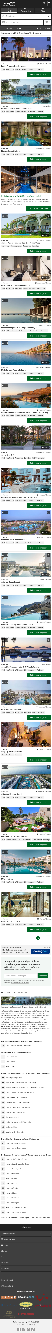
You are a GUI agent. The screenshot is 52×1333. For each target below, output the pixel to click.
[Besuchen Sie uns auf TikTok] (33, 1329)
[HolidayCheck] (9, 1305)
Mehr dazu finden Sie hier (20, 983)
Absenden (43, 976)
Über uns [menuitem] (4, 1251)
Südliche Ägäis (24, 1218)
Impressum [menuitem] (5, 1268)
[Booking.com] (26, 1297)
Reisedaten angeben (38, 74)
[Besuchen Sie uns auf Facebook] (19, 1329)
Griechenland (12, 1218)
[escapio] (8, 3)
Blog (2, 1257)
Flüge (43, 11)
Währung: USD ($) (7, 1286)
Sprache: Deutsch (7, 1280)
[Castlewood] (9, 1314)
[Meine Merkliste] (44, 3)
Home (3, 1218)
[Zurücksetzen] (49, 16)
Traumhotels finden (8, 1234)
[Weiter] (48, 938)
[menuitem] (26, 1239)
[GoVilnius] (26, 1314)
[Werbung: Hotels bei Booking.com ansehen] (40, 951)
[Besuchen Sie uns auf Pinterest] (28, 1329)
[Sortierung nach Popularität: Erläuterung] (20, 28)
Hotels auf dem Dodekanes (40, 1218)
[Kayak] (9, 1297)
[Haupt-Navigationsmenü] (49, 3)
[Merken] (48, 39)
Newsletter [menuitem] (5, 1263)
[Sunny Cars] (26, 1305)
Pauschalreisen (26, 11)
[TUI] (43, 1297)
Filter (49, 28)
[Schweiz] (43, 1306)
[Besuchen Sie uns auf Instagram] (23, 1329)
